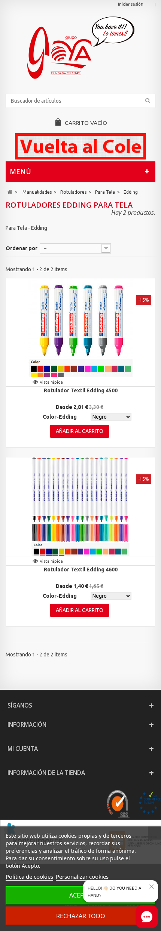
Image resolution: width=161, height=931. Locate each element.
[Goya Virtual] (80, 48)
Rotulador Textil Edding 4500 (81, 390)
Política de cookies (29, 876)
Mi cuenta (22, 749)
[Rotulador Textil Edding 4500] (80, 330)
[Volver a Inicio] (10, 192)
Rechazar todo (80, 916)
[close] (152, 887)
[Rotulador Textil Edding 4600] (80, 509)
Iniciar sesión (130, 4)
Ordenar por (21, 248)
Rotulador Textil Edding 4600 (81, 569)
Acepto (80, 895)
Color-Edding (60, 417)
